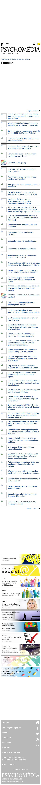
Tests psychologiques (11, 728)
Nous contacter (8, 764)
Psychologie (5, 59)
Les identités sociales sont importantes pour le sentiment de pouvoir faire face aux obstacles (23, 383)
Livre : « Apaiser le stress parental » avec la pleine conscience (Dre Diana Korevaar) (23, 218)
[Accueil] (3, 45)
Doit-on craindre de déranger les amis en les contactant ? (23, 140)
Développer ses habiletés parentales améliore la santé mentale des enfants (23, 472)
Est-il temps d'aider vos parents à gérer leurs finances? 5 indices (24, 391)
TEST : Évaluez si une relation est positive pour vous (21, 503)
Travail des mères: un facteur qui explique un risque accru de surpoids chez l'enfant (23, 399)
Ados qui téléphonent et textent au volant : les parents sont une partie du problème (23, 440)
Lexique (5, 723)
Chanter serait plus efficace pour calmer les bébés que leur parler (21, 335)
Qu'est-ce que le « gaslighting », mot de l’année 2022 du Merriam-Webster (24, 132)
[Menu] (8, 45)
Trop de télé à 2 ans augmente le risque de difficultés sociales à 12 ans (23, 367)
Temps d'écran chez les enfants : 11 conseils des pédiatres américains (22, 351)
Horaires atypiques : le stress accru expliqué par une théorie (22, 155)
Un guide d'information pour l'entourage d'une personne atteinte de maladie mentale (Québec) (24, 415)
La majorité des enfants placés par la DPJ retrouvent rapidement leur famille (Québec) (23, 432)
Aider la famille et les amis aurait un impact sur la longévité (22, 256)
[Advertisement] (20, 21)
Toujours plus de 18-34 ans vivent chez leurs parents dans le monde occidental (24, 264)
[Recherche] (33, 45)
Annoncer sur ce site (11, 752)
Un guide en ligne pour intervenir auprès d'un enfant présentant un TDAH (21, 280)
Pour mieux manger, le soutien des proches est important (22, 178)
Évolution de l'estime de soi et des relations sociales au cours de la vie (22, 193)
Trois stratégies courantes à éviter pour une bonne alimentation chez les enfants (23, 464)
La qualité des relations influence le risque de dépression (22, 495)
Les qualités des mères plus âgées (22, 241)
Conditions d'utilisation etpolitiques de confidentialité (14, 758)
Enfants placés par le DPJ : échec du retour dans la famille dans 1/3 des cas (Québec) (23, 407)
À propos (6, 747)
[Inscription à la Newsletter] (38, 45)
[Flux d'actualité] (37, 740)
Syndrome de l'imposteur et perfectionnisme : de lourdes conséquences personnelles (19, 201)
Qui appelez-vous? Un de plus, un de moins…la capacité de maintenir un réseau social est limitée (23, 456)
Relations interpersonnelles (19, 59)
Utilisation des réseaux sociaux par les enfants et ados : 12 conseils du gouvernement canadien (23, 343)
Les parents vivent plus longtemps (22, 249)
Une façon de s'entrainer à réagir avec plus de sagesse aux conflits (23, 147)
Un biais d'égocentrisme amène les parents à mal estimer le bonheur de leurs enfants (22, 359)
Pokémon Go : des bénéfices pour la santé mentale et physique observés (23, 272)
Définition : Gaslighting (17, 163)
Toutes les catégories (20, 770)
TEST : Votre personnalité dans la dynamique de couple (21, 304)
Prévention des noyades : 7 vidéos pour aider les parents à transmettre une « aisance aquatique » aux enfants (24, 209)
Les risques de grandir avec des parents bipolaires (21, 448)
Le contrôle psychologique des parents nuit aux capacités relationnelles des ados (23, 423)
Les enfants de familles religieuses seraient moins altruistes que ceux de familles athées (23, 327)
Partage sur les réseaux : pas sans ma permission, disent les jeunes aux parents (23, 288)
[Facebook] (37, 729)
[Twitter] (37, 734)
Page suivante (33, 111)
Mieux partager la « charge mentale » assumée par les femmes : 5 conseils (23, 124)
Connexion (6, 738)
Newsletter (6, 742)
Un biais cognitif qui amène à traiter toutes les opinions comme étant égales (22, 375)
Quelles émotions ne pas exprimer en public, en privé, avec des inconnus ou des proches (23, 116)
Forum (4, 733)
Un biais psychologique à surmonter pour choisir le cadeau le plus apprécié (23, 311)
